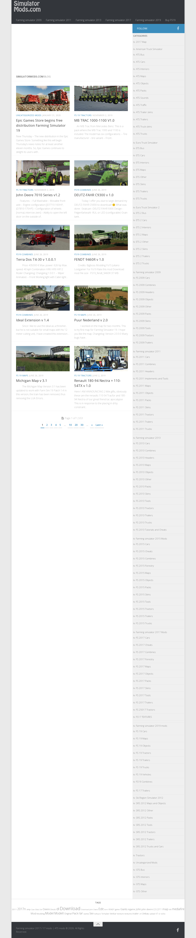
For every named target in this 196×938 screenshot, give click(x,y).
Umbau (145, 913)
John (138, 909)
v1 (157, 913)
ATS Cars (140, 61)
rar (81, 913)
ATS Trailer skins (144, 112)
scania (86, 913)
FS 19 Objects (143, 745)
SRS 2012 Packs (144, 817)
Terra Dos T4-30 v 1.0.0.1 (36, 259)
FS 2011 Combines (146, 364)
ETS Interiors (142, 162)
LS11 (159, 909)
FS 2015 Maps (143, 572)
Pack (75, 913)
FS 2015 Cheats (144, 551)
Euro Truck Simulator (147, 142)
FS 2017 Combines (146, 652)
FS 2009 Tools (143, 328)
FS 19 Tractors (83, 115)
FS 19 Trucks (142, 767)
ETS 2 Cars (141, 220)
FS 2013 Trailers (144, 515)
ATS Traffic (141, 104)
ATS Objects (142, 83)
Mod (33, 913)
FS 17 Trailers (143, 790)
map (165, 909)
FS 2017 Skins (143, 688)
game (117, 909)
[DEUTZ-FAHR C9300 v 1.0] (101, 173)
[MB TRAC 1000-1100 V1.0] (101, 98)
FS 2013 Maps (143, 464)
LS (154, 909)
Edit (101, 909)
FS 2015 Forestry (145, 565)
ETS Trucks (141, 198)
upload (152, 913)
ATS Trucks (141, 133)
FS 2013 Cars (143, 443)
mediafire (178, 909)
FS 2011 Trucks (144, 428)
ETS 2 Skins (142, 248)
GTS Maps (141, 884)
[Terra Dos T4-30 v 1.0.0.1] (43, 237)
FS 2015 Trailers (144, 616)
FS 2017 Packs (143, 680)
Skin (91, 913)
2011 (14, 909)
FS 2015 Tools (143, 601)
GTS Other (141, 891)
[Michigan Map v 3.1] (43, 358)
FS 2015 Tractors (145, 608)
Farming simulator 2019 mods (151, 725)
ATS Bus (140, 54)
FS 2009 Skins (143, 320)
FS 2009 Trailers (144, 342)
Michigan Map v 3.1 (31, 380)
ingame (131, 909)
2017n (21, 909)
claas (37, 909)
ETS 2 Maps (142, 234)
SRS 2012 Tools (144, 824)
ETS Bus (140, 148)
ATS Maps (141, 76)
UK (140, 914)
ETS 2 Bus (141, 212)
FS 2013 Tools (143, 500)
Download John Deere (89, 909)
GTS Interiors (143, 876)
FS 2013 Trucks (144, 522)
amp (28, 909)
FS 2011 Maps (143, 385)
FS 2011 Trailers (144, 421)
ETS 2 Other (142, 241)
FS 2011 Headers (145, 371)
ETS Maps (141, 169)
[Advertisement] (71, 46)
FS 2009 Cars (143, 277)
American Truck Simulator (149, 49)
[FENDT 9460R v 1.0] (101, 237)
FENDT (111, 909)
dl (58, 908)
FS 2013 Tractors (145, 508)
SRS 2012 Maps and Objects (151, 803)
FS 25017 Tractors (145, 709)
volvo (163, 913)
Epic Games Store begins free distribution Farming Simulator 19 (41, 125)
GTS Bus (140, 869)
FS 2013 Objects (144, 472)
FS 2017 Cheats (144, 644)
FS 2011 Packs (143, 400)
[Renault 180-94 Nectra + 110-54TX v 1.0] (101, 358)
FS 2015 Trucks (144, 623)
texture (120, 913)
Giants (123, 909)
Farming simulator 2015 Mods (151, 538)
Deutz (53, 909)
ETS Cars (140, 155)
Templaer (105, 913)
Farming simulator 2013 (88, 20)
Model (49, 913)
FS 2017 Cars (143, 637)
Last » (99, 425)
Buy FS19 (170, 20)
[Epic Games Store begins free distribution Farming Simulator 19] (43, 98)
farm (106, 909)
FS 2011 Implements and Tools (152, 378)
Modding (41, 913)
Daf (41, 909)
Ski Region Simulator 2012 (149, 797)
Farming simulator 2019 (148, 20)
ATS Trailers (142, 119)
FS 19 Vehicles (143, 774)
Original (68, 913)
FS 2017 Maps (143, 666)
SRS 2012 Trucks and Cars (150, 846)
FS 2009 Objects (144, 299)
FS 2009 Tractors (145, 335)
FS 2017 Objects (144, 673)
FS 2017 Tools (143, 695)
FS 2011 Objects (144, 392)
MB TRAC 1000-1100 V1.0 (94, 120)
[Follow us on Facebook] (178, 28)
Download (70, 908)
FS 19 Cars (141, 731)
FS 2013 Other (143, 479)
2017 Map (141, 41)
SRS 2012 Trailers (145, 839)
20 (76, 425)
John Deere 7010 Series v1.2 (38, 195)
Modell (59, 913)
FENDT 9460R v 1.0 (89, 259)
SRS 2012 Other (144, 810)
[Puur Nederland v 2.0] (101, 298)
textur (113, 913)
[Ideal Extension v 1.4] (43, 298)
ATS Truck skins (144, 126)
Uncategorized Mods (28, 115)
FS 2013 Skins (143, 493)
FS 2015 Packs (143, 587)
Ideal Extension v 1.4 (32, 320)
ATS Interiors (142, 68)
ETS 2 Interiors (143, 227)
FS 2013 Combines (146, 450)
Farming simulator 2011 (58, 20)
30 (82, 425)
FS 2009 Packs (143, 313)
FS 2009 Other (143, 306)
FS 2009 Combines (146, 284)
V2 (159, 914)
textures (128, 913)
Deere (46, 909)
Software (97, 914)
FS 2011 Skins (143, 407)
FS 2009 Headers (145, 292)
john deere (147, 909)
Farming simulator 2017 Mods (151, 632)
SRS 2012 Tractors (145, 832)
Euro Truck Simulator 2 (148, 207)
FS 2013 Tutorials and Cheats (151, 529)
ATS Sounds (142, 97)
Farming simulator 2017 (118, 20)
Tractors (140, 855)
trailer (136, 913)
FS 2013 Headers (145, 457)
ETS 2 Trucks (142, 263)
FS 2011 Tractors (145, 414)
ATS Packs (141, 90)
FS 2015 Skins (143, 594)
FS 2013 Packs (143, 486)
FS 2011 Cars (143, 356)
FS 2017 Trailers (144, 702)
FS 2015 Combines (146, 558)
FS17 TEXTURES (144, 716)
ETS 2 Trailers (143, 256)
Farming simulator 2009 (28, 20)
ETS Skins (141, 184)
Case (32, 909)
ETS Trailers (142, 191)
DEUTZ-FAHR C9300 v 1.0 (94, 195)
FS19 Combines (82, 189)
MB (170, 909)
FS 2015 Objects (144, 580)
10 (70, 425)
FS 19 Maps (80, 314)
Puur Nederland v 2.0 (91, 320)
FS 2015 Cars (143, 544)
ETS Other (141, 176)
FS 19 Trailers (143, 760)
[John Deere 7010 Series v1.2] (43, 173)
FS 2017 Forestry (145, 659)
